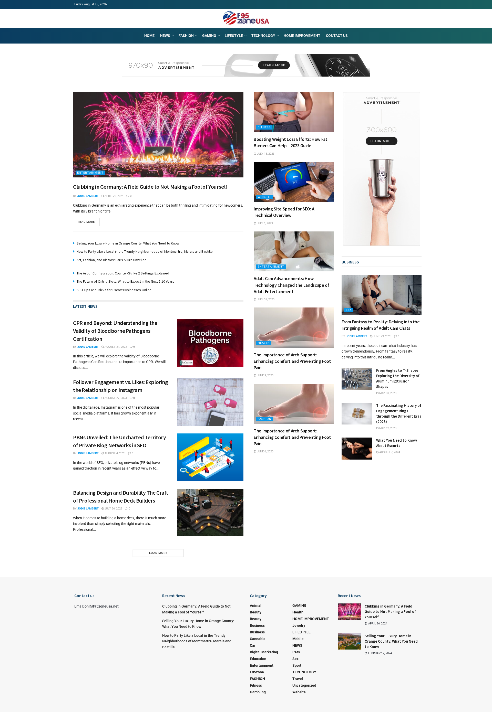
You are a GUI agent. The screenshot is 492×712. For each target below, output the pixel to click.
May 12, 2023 (387, 428)
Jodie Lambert (88, 196)
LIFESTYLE (234, 36)
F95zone (257, 672)
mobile (298, 639)
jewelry (298, 625)
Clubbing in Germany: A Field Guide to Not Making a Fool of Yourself (150, 186)
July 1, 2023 (264, 223)
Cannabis (257, 639)
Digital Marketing (264, 652)
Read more (86, 222)
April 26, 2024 (114, 196)
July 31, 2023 (265, 299)
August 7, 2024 (389, 452)
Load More (158, 553)
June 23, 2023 (381, 336)
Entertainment (90, 172)
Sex (349, 310)
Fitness (264, 127)
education (258, 659)
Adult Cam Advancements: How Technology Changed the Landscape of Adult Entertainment (291, 284)
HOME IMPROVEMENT (302, 36)
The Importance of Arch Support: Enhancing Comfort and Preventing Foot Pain (292, 361)
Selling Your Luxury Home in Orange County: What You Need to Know (128, 243)
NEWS (165, 36)
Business (257, 625)
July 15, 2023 (265, 153)
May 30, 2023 (387, 393)
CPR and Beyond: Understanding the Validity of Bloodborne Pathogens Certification (115, 330)
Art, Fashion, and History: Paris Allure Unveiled (112, 260)
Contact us (337, 36)
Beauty (255, 612)
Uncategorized (304, 685)
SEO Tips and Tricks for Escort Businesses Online (114, 290)
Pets (296, 652)
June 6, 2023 (264, 451)
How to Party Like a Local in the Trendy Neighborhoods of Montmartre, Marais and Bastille (145, 251)
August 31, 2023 (115, 346)
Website (264, 197)
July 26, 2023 (113, 508)
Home (149, 36)
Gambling (258, 692)
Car (252, 645)
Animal (255, 605)
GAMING (209, 36)
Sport (296, 665)
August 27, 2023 (115, 398)
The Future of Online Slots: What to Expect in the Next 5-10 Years (125, 281)
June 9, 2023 (264, 375)
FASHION (186, 36)
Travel (297, 679)
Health (264, 343)
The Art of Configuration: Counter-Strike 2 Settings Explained (123, 273)
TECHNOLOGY (263, 36)
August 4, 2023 (114, 453)
